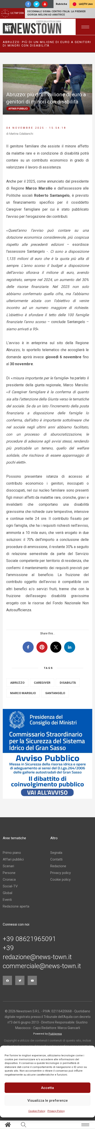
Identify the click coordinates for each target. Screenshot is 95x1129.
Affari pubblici (13, 859)
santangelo (55, 693)
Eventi (7, 900)
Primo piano (12, 853)
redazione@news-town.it (37, 957)
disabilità (68, 682)
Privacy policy (60, 873)
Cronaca (9, 879)
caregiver (42, 682)
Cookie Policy (36, 1111)
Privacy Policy (56, 1111)
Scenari (8, 866)
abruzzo (17, 682)
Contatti (56, 859)
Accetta (47, 1088)
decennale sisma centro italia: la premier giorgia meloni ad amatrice (56, 13)
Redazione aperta (16, 906)
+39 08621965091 (29, 939)
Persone (9, 873)
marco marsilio (23, 693)
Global (7, 893)
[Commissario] (47, 754)
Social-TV (10, 886)
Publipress (55, 1033)
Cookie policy (60, 879)
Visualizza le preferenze (47, 1100)
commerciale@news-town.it (42, 966)
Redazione (58, 866)
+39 (8, 948)
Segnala (56, 853)
